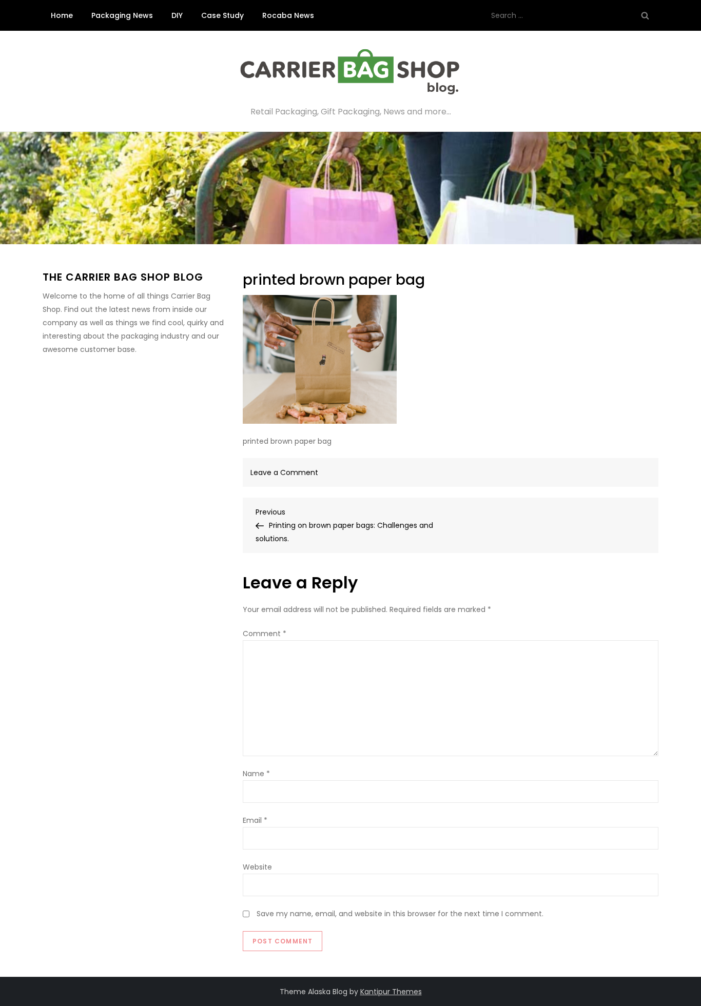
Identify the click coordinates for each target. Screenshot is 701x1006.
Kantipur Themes (391, 992)
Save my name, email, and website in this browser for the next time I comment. (400, 914)
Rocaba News (288, 15)
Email (255, 820)
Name (256, 773)
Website (257, 867)
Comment (264, 633)
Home (62, 15)
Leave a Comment (284, 472)
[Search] (645, 15)
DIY (177, 15)
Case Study (222, 15)
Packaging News (122, 15)
